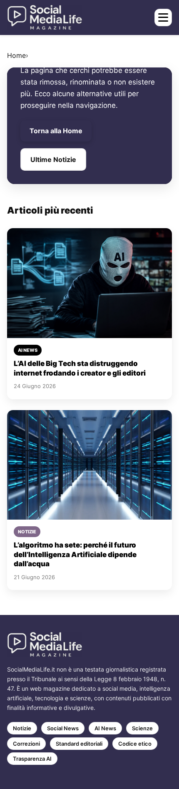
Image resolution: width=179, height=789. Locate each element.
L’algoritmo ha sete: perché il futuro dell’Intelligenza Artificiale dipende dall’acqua (75, 554)
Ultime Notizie (53, 159)
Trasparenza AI (32, 758)
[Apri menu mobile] (163, 17)
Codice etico (135, 743)
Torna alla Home (56, 131)
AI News (105, 728)
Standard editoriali (79, 743)
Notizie (22, 728)
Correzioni (26, 743)
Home (16, 55)
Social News (63, 728)
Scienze (142, 728)
